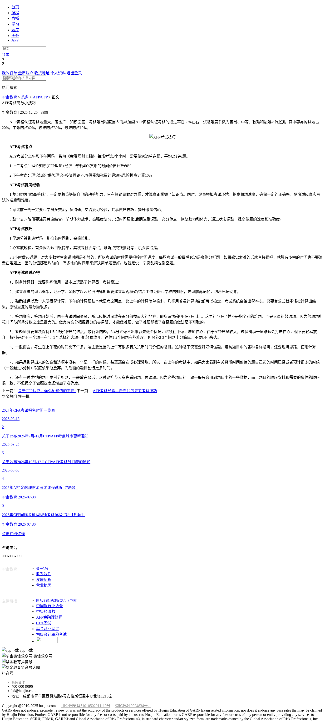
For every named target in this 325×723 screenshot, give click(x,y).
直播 (15, 18)
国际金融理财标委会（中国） (57, 600)
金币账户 (25, 73)
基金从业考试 (47, 629)
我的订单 (9, 73)
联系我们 (43, 574)
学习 (15, 24)
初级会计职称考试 (51, 634)
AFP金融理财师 (49, 617)
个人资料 (58, 73)
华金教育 (9, 97)
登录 (6, 54)
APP (15, 40)
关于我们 (42, 568)
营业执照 (43, 585)
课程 (15, 13)
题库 (15, 30)
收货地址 (41, 73)
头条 (15, 36)
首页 (15, 7)
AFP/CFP (40, 97)
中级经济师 (45, 612)
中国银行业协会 (49, 606)
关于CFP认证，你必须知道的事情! (47, 391)
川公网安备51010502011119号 (85, 706)
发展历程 (43, 580)
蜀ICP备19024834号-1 (133, 706)
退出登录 (74, 73)
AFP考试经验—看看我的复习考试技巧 (125, 391)
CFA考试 (43, 623)
